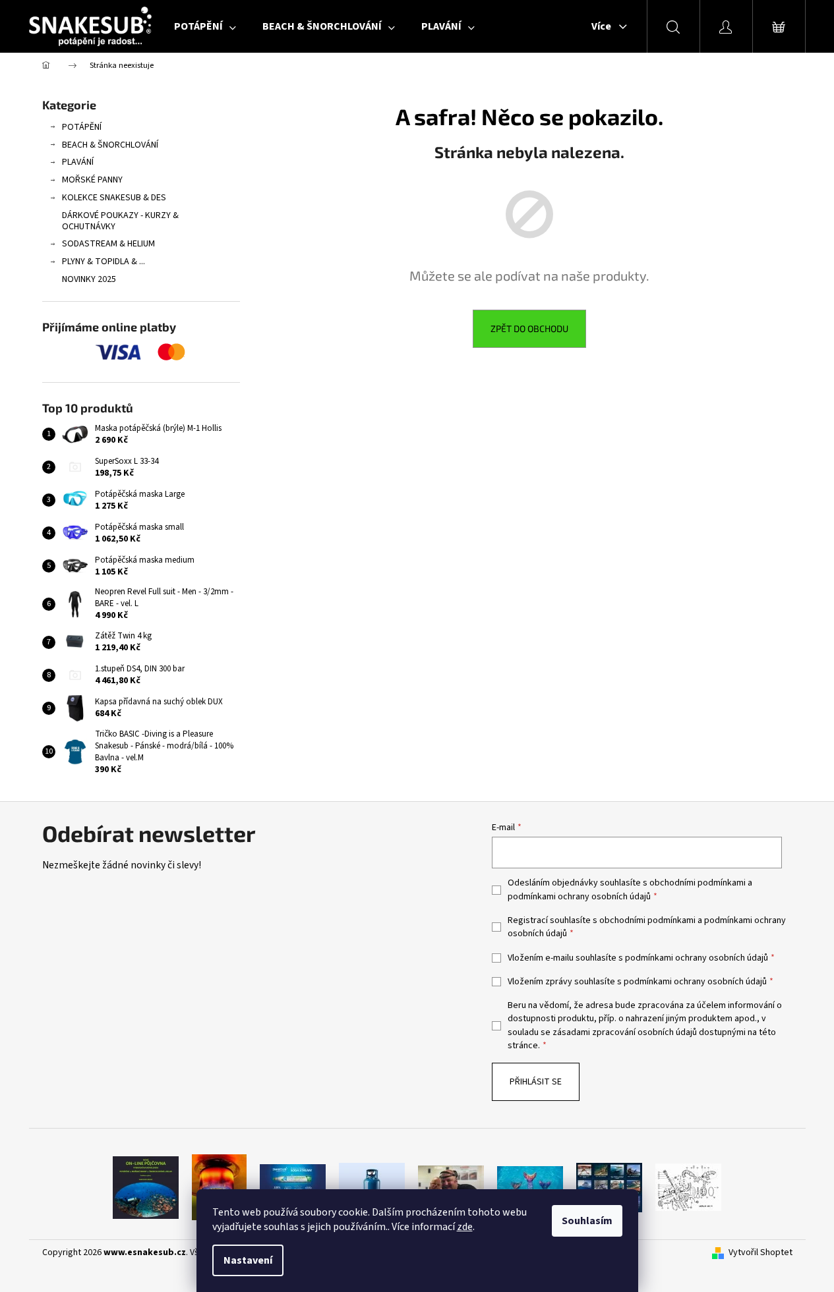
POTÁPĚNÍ (82, 127)
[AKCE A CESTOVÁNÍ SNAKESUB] (609, 1187)
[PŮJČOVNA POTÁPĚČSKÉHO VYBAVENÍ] (146, 1187)
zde (465, 1227)
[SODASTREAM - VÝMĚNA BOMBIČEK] (293, 1187)
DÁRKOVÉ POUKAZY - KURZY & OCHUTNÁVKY (120, 221)
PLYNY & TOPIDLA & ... (103, 261)
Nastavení (247, 1260)
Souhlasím (587, 1221)
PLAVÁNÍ (78, 162)
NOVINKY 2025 (89, 279)
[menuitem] (205, 26)
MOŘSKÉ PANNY (92, 179)
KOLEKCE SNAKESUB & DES (114, 197)
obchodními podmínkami (697, 882)
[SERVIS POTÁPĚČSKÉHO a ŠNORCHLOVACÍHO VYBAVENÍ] (688, 1187)
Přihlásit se (536, 1081)
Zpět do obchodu (529, 328)
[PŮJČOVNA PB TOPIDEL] (219, 1187)
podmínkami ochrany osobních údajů (579, 896)
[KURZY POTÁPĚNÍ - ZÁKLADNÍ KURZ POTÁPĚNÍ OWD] (451, 1187)
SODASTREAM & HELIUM (108, 243)
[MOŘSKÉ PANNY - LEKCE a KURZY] (530, 1187)
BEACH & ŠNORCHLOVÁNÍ (110, 145)
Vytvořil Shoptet (760, 1253)
